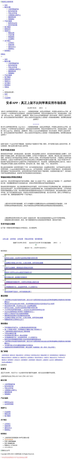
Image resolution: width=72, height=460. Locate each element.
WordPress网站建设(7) (7, 362)
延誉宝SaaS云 (12, 23)
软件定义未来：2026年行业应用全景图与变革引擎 (21, 258)
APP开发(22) (27, 355)
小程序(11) (46, 357)
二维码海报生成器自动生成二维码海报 (17, 331)
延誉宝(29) (12, 355)
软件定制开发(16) (54, 355)
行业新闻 (7, 98)
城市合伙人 (12, 46)
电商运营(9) (39, 359)
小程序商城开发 (13, 9)
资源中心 (7, 31)
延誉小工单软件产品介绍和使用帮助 (16, 313)
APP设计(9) (17, 359)
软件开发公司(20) (35, 355)
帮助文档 (11, 33)
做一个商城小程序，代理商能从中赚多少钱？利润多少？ (23, 329)
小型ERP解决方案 (10, 333)
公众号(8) (51, 359)
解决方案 (7, 7)
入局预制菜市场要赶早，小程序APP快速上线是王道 (22, 282)
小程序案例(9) (24, 359)
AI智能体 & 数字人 (14, 15)
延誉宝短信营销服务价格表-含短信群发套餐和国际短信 (22, 339)
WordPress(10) (61, 357)
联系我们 (7, 50)
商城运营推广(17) (45, 355)
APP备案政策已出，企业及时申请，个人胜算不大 (21, 287)
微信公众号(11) (53, 357)
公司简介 (11, 43)
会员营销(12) (30, 357)
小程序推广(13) (16, 357)
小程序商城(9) (31, 359)
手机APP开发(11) (39, 357)
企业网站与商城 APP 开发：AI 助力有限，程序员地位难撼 (24, 263)
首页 (6, 5)
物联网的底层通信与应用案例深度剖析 (17, 315)
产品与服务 (8, 21)
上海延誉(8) (45, 359)
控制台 (3, 54)
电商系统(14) (62, 355)
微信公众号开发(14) (6, 357)
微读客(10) (4, 359)
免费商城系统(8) (59, 359)
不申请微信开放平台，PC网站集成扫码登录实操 (20, 327)
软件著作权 (38, 239)
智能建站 (11, 19)
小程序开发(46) (5, 355)
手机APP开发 (12, 13)
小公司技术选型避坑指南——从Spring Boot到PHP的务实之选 (24, 309)
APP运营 (20, 239)
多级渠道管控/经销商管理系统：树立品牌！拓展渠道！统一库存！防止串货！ (30, 347)
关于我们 (7, 41)
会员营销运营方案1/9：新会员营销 (15, 335)
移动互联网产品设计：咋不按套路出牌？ (18, 291)
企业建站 (11, 39)
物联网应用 (12, 17)
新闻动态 (7, 29)
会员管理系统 (9, 404)
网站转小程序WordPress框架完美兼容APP (18, 272)
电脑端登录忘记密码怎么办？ (14, 319)
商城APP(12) (23, 357)
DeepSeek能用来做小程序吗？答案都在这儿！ (19, 311)
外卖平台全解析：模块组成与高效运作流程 (19, 267)
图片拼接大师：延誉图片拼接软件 (16, 277)
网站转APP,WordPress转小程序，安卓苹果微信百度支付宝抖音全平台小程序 (29, 304)
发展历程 (11, 44)
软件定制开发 (12, 11)
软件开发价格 (12, 25)
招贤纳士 (11, 48)
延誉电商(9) (11, 359)
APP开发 (13, 239)
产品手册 (11, 35)
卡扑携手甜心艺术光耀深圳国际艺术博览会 (18, 345)
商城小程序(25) (19, 355)
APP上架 (5, 239)
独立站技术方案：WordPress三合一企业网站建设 (20, 306)
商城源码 (11, 37)
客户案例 (7, 27)
